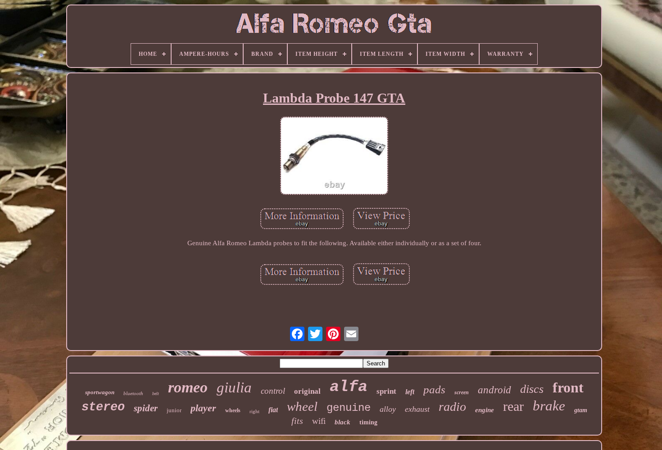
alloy (388, 409)
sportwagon (99, 392)
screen (461, 392)
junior (174, 410)
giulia (234, 387)
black (342, 422)
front (568, 387)
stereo (103, 407)
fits (297, 421)
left (409, 392)
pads (434, 389)
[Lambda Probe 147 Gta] (334, 156)
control (273, 391)
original (307, 391)
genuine (348, 408)
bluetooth (133, 393)
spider (146, 408)
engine (484, 410)
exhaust (417, 409)
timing (368, 422)
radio (452, 407)
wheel (302, 406)
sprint (386, 391)
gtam (580, 410)
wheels (232, 410)
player (203, 408)
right (254, 411)
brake (549, 406)
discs (532, 389)
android (494, 390)
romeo (188, 387)
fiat (273, 410)
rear (513, 406)
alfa (348, 387)
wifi (319, 421)
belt (155, 393)
